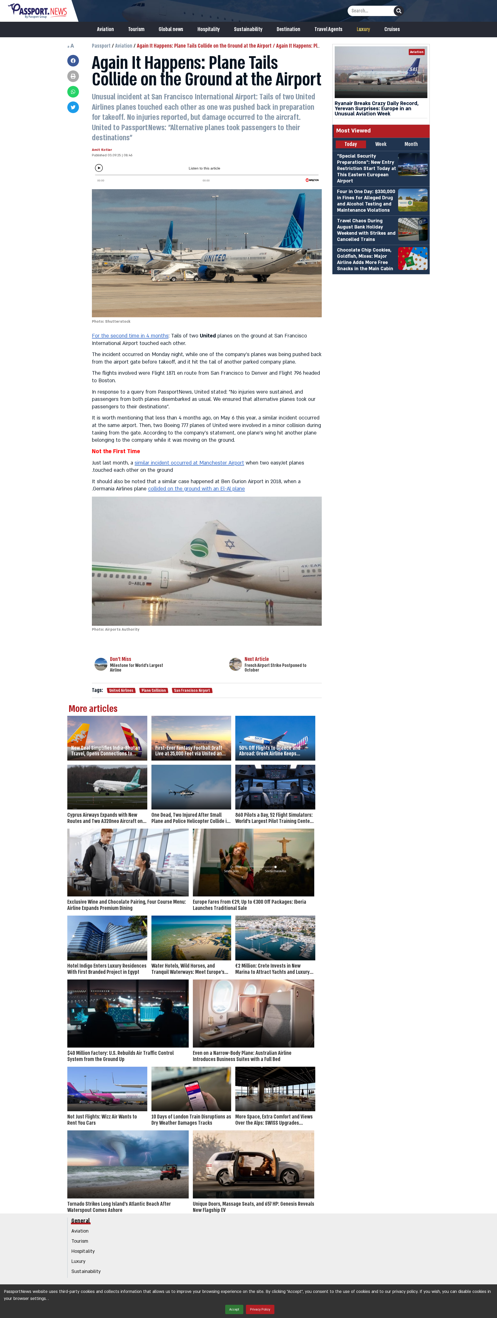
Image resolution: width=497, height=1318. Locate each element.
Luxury (363, 29)
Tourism (136, 29)
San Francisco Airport (192, 690)
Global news (171, 29)
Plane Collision (153, 690)
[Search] (399, 11)
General (80, 1221)
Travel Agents (328, 29)
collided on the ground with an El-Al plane (196, 488)
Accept (234, 1309)
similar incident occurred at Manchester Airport (189, 463)
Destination (288, 29)
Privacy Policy (260, 1309)
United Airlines (121, 690)
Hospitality (209, 29)
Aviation (105, 29)
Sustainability (248, 29)
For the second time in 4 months (130, 336)
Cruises (392, 29)
